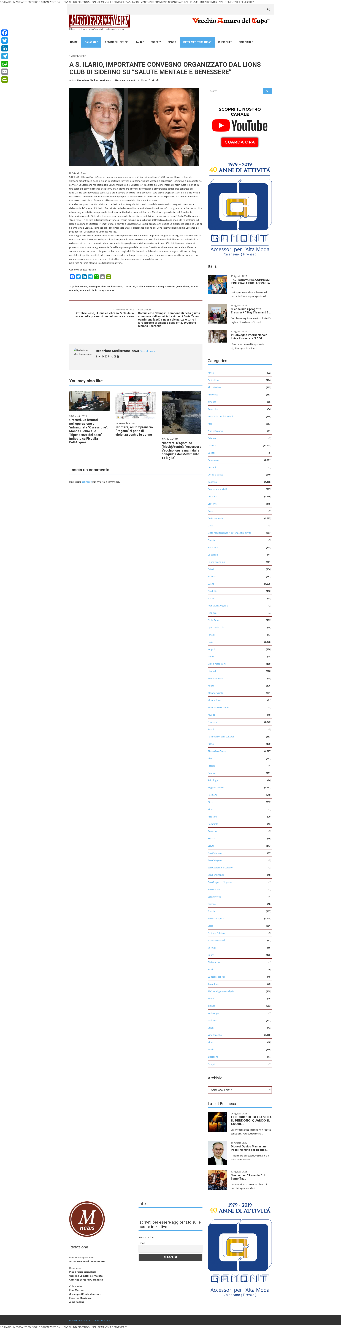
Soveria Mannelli (216, 940)
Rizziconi (212, 816)
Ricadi (211, 802)
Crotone (212, 503)
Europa (211, 576)
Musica (211, 714)
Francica (212, 612)
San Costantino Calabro (220, 867)
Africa (211, 372)
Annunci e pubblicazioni (220, 416)
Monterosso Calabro (218, 707)
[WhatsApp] (5, 64)
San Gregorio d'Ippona (220, 882)
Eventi (211, 583)
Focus (211, 598)
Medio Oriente (215, 678)
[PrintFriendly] (5, 79)
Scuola (211, 911)
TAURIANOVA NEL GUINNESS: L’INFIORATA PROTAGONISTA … (250, 283)
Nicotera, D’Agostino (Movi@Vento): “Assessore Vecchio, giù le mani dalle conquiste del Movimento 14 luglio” (181, 450)
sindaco (109, 290)
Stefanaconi (214, 962)
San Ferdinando (216, 874)
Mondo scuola (215, 692)
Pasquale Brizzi (167, 286)
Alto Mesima (214, 387)
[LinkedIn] (5, 48)
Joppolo (212, 649)
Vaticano (212, 1020)
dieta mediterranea (112, 286)
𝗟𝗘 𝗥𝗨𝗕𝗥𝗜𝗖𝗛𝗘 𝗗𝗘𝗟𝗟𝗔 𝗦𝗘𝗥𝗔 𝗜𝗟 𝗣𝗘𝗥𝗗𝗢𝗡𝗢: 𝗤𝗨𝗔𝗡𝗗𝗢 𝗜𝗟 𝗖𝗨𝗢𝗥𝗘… (251, 1120)
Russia (211, 838)
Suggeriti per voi (216, 976)
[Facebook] (5, 33)
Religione (212, 794)
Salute (211, 845)
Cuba (210, 511)
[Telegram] (5, 56)
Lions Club (129, 286)
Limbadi (212, 671)
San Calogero (215, 853)
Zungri (211, 1064)
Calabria (90, 42)
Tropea (211, 1005)
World (211, 1049)
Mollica (140, 286)
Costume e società (217, 489)
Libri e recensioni (217, 663)
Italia (138, 42)
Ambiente (213, 394)
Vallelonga (213, 1013)
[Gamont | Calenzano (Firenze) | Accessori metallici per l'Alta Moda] (240, 208)
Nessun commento (125, 80)
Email (142, 1243)
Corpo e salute (215, 474)
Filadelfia (212, 591)
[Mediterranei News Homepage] (87, 1218)
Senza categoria (216, 918)
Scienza (212, 904)
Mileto (211, 685)
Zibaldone (213, 1056)
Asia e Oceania (215, 431)
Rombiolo (213, 823)
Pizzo (210, 758)
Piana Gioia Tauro (217, 751)
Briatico (212, 438)
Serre (210, 925)
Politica (211, 773)
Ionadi (211, 634)
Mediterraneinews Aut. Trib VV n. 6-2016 (89, 1320)
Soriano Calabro (216, 933)
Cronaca (212, 496)
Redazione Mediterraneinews (94, 80)
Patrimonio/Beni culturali (221, 736)
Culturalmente (215, 518)
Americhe (213, 409)
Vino (210, 1042)
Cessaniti (212, 467)
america (212, 401)
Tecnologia (213, 984)
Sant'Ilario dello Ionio (92, 290)
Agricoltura (213, 380)
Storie (211, 969)
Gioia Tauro (214, 620)
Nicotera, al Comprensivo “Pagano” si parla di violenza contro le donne (134, 430)
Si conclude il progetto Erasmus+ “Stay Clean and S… (251, 310)
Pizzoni (211, 765)
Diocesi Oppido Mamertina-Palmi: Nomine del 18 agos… (249, 1148)
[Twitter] (5, 40)
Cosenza (212, 481)
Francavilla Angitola (218, 605)
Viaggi (211, 1027)
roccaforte (183, 286)
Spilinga (212, 947)
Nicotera (212, 722)
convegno (94, 286)
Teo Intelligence (116, 42)
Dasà (210, 525)
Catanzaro (213, 460)
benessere (81, 286)
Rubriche (224, 42)
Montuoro (151, 286)
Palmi (211, 729)
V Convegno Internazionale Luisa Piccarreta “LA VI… (249, 336)
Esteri (155, 42)
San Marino (214, 889)
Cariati (211, 452)
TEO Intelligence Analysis (221, 991)
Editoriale (246, 42)
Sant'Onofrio (214, 896)
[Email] (5, 72)
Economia (213, 547)
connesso (87, 481)
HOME (73, 42)
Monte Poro (214, 700)
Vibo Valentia (215, 1035)
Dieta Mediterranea (196, 42)
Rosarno (212, 831)
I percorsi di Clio (216, 627)
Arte (210, 423)
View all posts (147, 351)
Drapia (211, 540)
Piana (211, 743)
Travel (211, 998)
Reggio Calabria (216, 787)
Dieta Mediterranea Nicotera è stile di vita (229, 532)
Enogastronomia (216, 562)
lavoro (211, 656)
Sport (172, 42)
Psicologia (213, 780)
